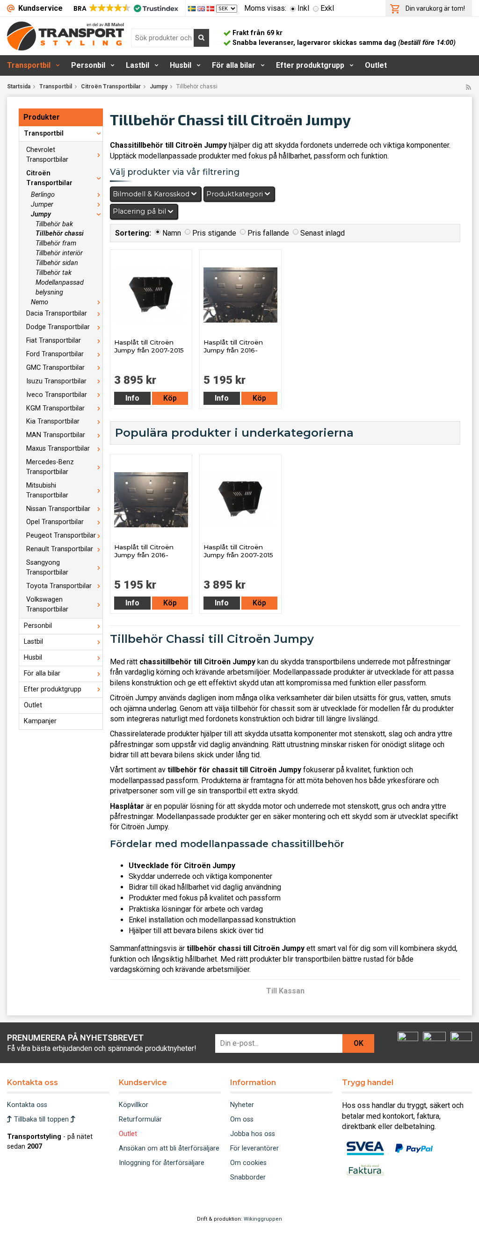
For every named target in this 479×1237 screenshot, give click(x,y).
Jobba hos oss (252, 1134)
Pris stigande (214, 233)
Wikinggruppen (263, 1219)
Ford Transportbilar (55, 354)
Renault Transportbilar (59, 549)
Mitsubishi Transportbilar (47, 490)
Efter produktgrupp (310, 65)
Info (132, 398)
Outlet (376, 65)
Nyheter (242, 1105)
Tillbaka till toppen (41, 1119)
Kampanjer (40, 721)
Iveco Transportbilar (56, 395)
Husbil (180, 65)
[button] (125, 8)
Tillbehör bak (54, 224)
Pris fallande (268, 233)
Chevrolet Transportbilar (47, 155)
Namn (171, 233)
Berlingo (43, 195)
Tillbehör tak (54, 273)
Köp (170, 398)
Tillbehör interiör (59, 253)
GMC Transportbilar (55, 368)
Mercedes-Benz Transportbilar (50, 467)
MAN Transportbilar (55, 435)
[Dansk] (211, 8)
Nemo (39, 302)
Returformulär (140, 1119)
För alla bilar (233, 65)
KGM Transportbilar (55, 408)
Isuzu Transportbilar (56, 381)
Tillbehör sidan (57, 263)
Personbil (88, 65)
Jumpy (158, 86)
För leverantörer (254, 1148)
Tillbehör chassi (60, 233)
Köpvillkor (133, 1105)
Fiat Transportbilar (53, 341)
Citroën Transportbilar (111, 86)
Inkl (303, 8)
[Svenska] (192, 8)
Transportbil (29, 65)
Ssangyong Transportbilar (47, 567)
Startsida (18, 86)
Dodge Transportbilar (58, 327)
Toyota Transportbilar (59, 586)
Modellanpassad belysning (60, 287)
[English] (202, 8)
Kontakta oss (27, 1105)
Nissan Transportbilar (58, 509)
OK (358, 1043)
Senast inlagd (322, 233)
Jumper (42, 205)
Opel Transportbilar (55, 522)
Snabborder (248, 1177)
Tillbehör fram (56, 243)
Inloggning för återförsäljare (161, 1163)
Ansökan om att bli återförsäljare (169, 1148)
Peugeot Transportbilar (61, 535)
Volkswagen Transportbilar (47, 604)
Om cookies (248, 1163)
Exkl (327, 8)
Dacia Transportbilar (56, 313)
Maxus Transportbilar (58, 449)
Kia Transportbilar (53, 421)
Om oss (242, 1119)
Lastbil (137, 65)
